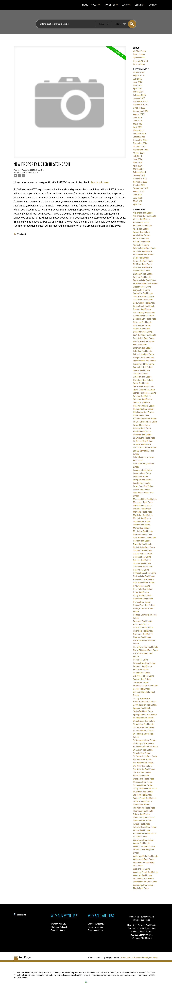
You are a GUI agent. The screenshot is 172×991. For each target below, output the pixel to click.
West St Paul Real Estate (144, 846)
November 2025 (140, 104)
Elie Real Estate (140, 344)
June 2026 (137, 82)
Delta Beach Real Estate (143, 316)
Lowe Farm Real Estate (143, 486)
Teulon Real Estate (141, 804)
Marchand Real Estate (142, 505)
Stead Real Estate (141, 775)
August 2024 (138, 153)
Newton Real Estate (141, 541)
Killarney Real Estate (142, 428)
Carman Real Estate (141, 290)
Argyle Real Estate (141, 235)
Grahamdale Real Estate (143, 386)
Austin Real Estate (141, 245)
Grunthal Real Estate (142, 396)
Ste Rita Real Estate (142, 772)
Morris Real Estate (141, 528)
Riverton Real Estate (142, 637)
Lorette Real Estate (141, 483)
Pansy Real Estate (141, 570)
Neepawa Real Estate (142, 534)
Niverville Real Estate (142, 544)
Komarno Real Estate (142, 435)
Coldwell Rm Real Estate (144, 303)
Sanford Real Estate (142, 679)
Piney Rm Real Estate (142, 595)
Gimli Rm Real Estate (142, 377)
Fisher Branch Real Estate (144, 361)
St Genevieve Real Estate (144, 740)
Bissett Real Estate (141, 271)
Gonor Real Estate (141, 383)
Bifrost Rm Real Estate (143, 261)
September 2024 (140, 150)
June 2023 (137, 198)
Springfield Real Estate (143, 711)
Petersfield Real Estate (143, 579)
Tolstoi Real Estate (141, 814)
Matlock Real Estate (142, 509)
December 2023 (140, 178)
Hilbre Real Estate (141, 415)
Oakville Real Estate (142, 560)
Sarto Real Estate (140, 682)
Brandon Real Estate (142, 277)
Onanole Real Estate (142, 563)
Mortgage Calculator (60, 927)
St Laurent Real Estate (143, 750)
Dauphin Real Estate (142, 309)
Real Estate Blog (140, 61)
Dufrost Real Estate (141, 325)
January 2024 (139, 175)
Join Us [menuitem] (153, 5)
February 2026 (139, 95)
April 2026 (137, 88)
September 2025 (140, 111)
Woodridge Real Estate (143, 885)
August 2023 (138, 191)
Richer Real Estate (141, 624)
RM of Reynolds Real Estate (145, 647)
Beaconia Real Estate (142, 251)
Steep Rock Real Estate (143, 779)
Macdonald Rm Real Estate (145, 499)
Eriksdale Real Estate (142, 351)
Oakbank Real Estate (142, 557)
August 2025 (138, 114)
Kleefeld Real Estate (142, 431)
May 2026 (137, 85)
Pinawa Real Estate (141, 586)
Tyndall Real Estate (141, 824)
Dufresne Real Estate (142, 322)
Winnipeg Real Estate (142, 875)
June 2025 (137, 121)
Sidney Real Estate (141, 698)
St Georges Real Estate (143, 743)
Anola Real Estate (141, 229)
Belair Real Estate (141, 258)
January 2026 (139, 98)
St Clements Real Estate (143, 727)
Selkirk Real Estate (141, 689)
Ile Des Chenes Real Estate (145, 422)
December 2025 (140, 101)
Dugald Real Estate (141, 328)
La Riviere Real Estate (142, 441)
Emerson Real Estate (142, 348)
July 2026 (137, 79)
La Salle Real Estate (142, 444)
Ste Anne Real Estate (142, 766)
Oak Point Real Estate (142, 554)
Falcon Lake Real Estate (143, 354)
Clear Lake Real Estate (143, 299)
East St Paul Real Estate (143, 341)
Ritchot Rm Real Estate (143, 627)
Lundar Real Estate (141, 489)
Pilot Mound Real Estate (143, 582)
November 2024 (140, 143)
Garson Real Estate (141, 370)
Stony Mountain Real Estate (145, 788)
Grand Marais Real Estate (144, 390)
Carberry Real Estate (142, 287)
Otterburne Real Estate (143, 566)
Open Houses (139, 57)
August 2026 (138, 76)
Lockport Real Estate (142, 480)
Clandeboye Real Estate (143, 296)
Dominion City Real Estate (144, 319)
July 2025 (137, 117)
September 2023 (140, 188)
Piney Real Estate (141, 592)
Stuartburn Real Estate (143, 792)
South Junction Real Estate (145, 705)
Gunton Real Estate (141, 402)
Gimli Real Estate (140, 373)
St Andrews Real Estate (143, 724)
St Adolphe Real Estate (143, 718)
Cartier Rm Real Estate (143, 293)
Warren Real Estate (141, 843)
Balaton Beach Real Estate (144, 248)
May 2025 (137, 124)
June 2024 (137, 159)
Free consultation (95, 930)
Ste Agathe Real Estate (143, 763)
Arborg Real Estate (141, 232)
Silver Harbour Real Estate (144, 701)
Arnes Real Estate (141, 238)
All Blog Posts (139, 51)
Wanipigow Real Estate (143, 840)
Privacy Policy (125, 958)
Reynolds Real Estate (142, 621)
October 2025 (139, 108)
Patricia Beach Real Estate (144, 573)
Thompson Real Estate (143, 811)
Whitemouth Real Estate (143, 859)
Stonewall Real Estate (142, 785)
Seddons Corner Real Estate (145, 685)
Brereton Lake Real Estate (144, 280)
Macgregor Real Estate (143, 502)
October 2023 (139, 185)
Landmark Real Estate (142, 470)
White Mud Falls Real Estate (145, 856)
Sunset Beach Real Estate (144, 798)
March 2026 (138, 92)
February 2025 (139, 133)
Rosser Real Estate (141, 673)
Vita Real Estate (140, 837)
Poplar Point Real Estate (144, 605)
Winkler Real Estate (141, 869)
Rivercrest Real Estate (143, 634)
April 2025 (137, 127)
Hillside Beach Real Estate (144, 418)
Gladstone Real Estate (143, 380)
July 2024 (137, 156)
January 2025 (139, 137)
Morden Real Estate (141, 525)
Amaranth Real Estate (142, 225)
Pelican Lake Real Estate (144, 576)
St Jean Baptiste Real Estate (145, 746)
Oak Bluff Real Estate (142, 550)
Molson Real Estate (141, 521)
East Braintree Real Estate (144, 335)
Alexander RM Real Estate (144, 216)
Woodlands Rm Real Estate (145, 882)
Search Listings (58, 930)
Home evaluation (95, 927)
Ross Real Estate (140, 669)
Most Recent (138, 72)
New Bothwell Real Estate (144, 537)
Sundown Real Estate (142, 795)
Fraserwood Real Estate (143, 364)
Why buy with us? (58, 924)
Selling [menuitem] (139, 5)
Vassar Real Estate (141, 830)
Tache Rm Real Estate (142, 801)
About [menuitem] (94, 5)
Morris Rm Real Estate (143, 531)
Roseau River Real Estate (144, 663)
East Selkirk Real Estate (143, 338)
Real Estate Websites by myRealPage (145, 958)
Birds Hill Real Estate (142, 267)
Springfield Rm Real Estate (145, 714)
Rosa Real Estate (140, 660)
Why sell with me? (96, 924)
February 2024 (139, 172)
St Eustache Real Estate (143, 730)
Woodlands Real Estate (143, 878)
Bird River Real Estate (142, 264)
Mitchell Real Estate (142, 518)
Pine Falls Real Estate (142, 589)
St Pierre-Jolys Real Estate (145, 756)
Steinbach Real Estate (29, 172)
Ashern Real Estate (141, 242)
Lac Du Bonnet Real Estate (144, 447)
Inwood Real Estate (141, 425)
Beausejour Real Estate (143, 254)
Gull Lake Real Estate (142, 399)
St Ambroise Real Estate (144, 721)
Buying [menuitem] (125, 5)
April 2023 (137, 204)
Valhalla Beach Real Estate (144, 827)
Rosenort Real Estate (142, 666)
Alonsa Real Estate (141, 219)
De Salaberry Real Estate (144, 312)
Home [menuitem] (85, 5)
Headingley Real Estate (143, 412)
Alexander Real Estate (142, 213)
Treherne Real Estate (142, 820)
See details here (100, 182)
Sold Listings (139, 64)
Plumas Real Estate (141, 602)
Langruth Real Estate (142, 473)
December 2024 (140, 140)
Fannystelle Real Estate (143, 357)
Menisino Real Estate (142, 512)
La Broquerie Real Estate (144, 438)
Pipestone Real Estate (143, 599)
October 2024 (139, 146)
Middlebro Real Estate (143, 515)
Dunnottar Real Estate (142, 332)
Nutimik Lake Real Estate (144, 547)
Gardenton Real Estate (143, 367)
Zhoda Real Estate (141, 888)
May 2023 (137, 201)
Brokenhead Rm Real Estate (145, 283)
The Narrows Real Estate (144, 808)
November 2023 (140, 182)
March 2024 (138, 169)
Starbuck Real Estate (142, 759)
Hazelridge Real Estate (143, 409)
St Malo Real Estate (141, 753)
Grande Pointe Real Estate (144, 393)
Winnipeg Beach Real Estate (145, 872)
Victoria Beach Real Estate (144, 833)
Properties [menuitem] (109, 5)
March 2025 (138, 130)
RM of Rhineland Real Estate (145, 650)
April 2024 (137, 166)
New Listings (139, 54)
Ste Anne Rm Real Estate (144, 769)
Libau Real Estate (140, 476)
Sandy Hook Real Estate (143, 676)
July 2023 (137, 195)
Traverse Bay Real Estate (144, 817)
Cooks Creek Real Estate (144, 306)
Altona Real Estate (141, 222)
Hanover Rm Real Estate (143, 406)
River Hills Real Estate (143, 631)
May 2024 (137, 162)
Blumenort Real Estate (143, 274)
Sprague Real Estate (142, 708)
